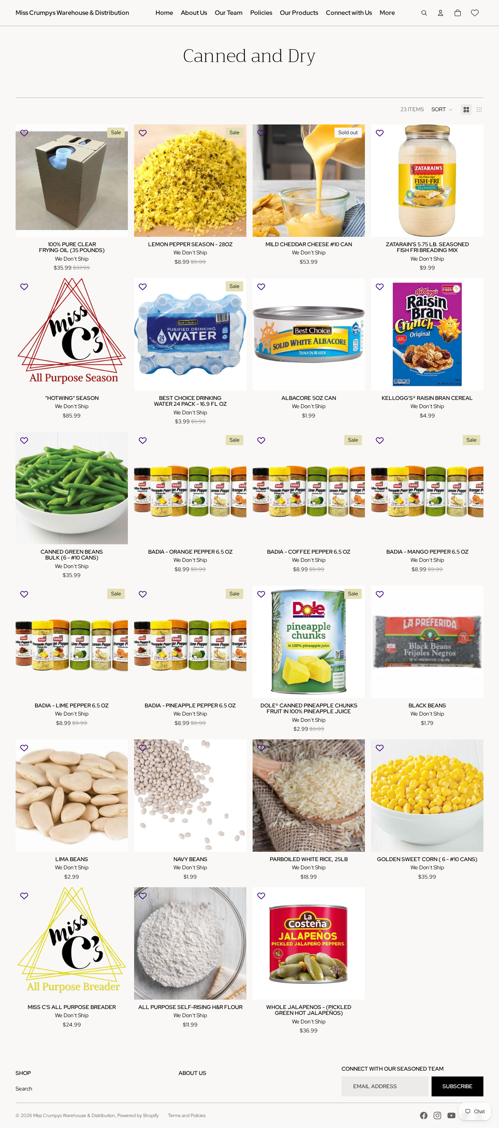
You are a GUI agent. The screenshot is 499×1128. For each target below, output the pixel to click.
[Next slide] (353, 180)
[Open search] (424, 12)
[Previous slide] (264, 180)
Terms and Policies (186, 1115)
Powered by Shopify (138, 1115)
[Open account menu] (440, 12)
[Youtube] (451, 1115)
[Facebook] (423, 1115)
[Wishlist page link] (475, 13)
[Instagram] (437, 1115)
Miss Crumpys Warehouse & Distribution (74, 1115)
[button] (442, 109)
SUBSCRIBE (457, 1086)
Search (24, 1088)
